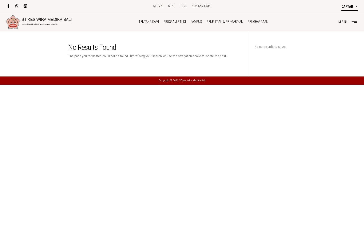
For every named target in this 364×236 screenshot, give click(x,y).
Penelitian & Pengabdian (225, 22)
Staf (171, 6)
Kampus (196, 22)
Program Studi (174, 22)
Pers (183, 6)
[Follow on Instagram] (25, 6)
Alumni (158, 6)
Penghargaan (258, 22)
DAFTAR (347, 6)
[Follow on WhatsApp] (16, 6)
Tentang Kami (149, 22)
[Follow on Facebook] (8, 6)
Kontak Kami (201, 6)
